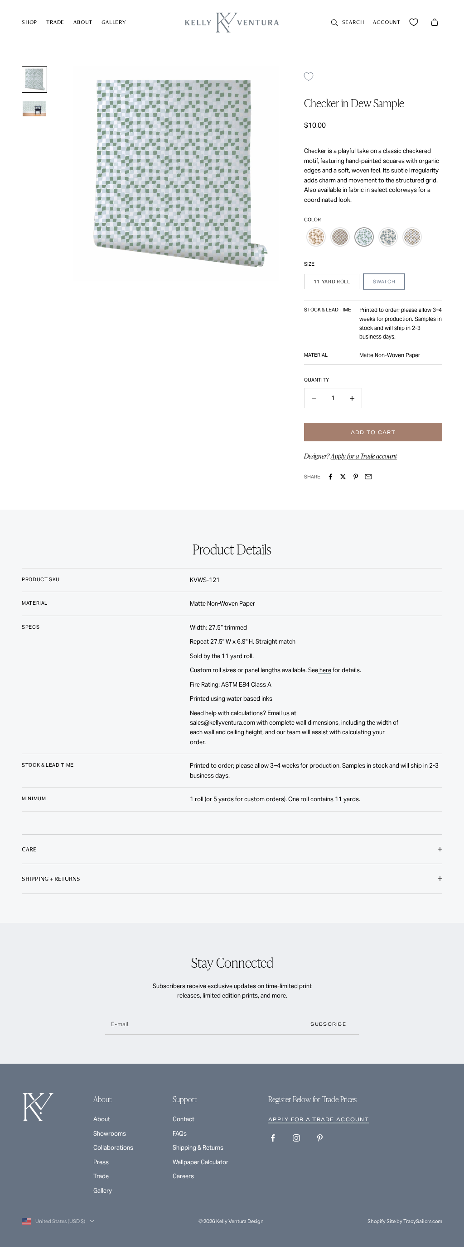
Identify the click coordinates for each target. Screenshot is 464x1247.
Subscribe (328, 1024)
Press (101, 1162)
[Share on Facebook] (330, 476)
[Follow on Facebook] (272, 1137)
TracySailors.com (422, 1221)
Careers (183, 1176)
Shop (29, 22)
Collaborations (113, 1147)
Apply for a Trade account (364, 455)
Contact (183, 1119)
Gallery (114, 22)
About (82, 22)
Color (312, 219)
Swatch (384, 281)
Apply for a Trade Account (318, 1119)
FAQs (180, 1133)
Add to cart (373, 432)
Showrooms (109, 1133)
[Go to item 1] (34, 79)
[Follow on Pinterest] (319, 1137)
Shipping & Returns (198, 1147)
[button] (316, 237)
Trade (55, 22)
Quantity (316, 380)
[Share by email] (368, 476)
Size (309, 264)
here (324, 670)
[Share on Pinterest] (355, 476)
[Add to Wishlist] (312, 76)
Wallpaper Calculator (200, 1162)
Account (387, 22)
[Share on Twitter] (343, 476)
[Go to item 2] (34, 109)
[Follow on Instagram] (296, 1137)
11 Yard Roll (332, 281)
